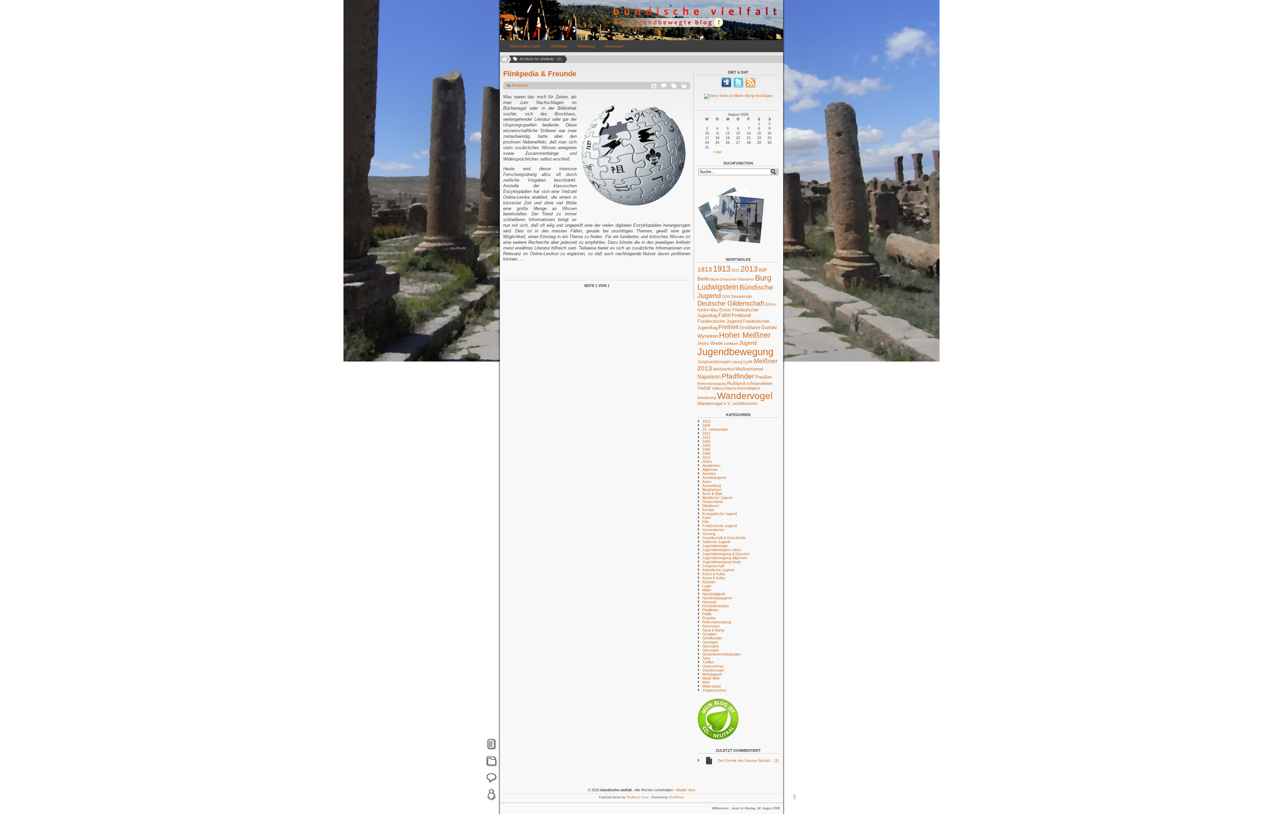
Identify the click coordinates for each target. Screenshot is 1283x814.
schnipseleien (759, 383)
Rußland (736, 383)
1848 (706, 425)
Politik (707, 614)
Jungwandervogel (713, 362)
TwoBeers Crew (637, 797)
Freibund (741, 315)
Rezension (711, 626)
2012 (735, 270)
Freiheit (728, 327)
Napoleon (709, 377)
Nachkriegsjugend (717, 598)
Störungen (710, 646)
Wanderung (706, 398)
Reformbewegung (711, 384)
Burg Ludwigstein (734, 282)
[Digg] (726, 86)
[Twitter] (738, 86)
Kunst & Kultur (713, 574)
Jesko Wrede (710, 343)
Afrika (707, 462)
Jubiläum (731, 343)
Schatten (709, 634)
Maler (706, 590)
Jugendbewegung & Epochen (726, 554)
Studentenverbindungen (721, 654)
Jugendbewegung (735, 351)
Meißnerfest (723, 369)
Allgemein (710, 470)
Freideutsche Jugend (719, 321)
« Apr (717, 152)
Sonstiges (710, 642)
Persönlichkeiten (715, 606)
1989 (706, 453)
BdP (763, 270)
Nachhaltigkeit (713, 594)
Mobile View (685, 790)
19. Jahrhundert (715, 429)
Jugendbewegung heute (721, 562)
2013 (749, 269)
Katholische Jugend (718, 570)
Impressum (614, 46)
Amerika (709, 474)
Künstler (709, 582)
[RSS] (750, 86)
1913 (721, 268)
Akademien (711, 466)
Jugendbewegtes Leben (721, 550)
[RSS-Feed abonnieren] (779, 39)
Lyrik (748, 361)
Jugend (748, 343)
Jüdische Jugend (716, 542)
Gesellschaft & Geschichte (724, 538)
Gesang (708, 534)
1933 (706, 437)
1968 (706, 449)
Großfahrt (749, 327)
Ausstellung (711, 486)
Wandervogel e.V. (714, 403)
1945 (706, 441)
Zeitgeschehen (714, 690)
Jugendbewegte (715, 546)
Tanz (706, 658)
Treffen (708, 662)
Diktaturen (710, 506)
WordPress (676, 797)
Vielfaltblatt (558, 46)
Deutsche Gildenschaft (730, 303)
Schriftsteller (712, 638)
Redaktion (520, 85)
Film (705, 522)
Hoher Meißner (745, 335)
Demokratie (741, 296)
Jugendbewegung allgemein (724, 558)
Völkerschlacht (724, 388)
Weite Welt (710, 678)
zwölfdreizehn (745, 403)
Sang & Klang (713, 630)
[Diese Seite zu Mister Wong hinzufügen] (738, 96)
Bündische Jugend (717, 498)
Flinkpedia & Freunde (539, 74)
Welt (705, 682)
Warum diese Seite (525, 46)
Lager (707, 586)
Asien (706, 482)
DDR (726, 297)
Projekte (709, 618)
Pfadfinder (738, 376)
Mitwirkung (586, 46)
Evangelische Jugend (719, 514)
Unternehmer (713, 666)
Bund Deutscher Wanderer (732, 279)
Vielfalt (704, 388)
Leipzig (736, 362)
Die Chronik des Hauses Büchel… (748, 760)
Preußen (763, 377)
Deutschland (712, 502)
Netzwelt (709, 602)
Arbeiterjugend (714, 478)
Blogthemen (711, 490)
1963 (706, 445)
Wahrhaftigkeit (748, 388)
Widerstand (711, 686)
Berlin (703, 279)
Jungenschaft (713, 566)
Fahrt (724, 315)
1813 (704, 269)
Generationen (713, 530)
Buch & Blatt (712, 494)
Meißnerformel (749, 369)
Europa (708, 510)
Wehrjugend (712, 674)
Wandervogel (744, 396)
